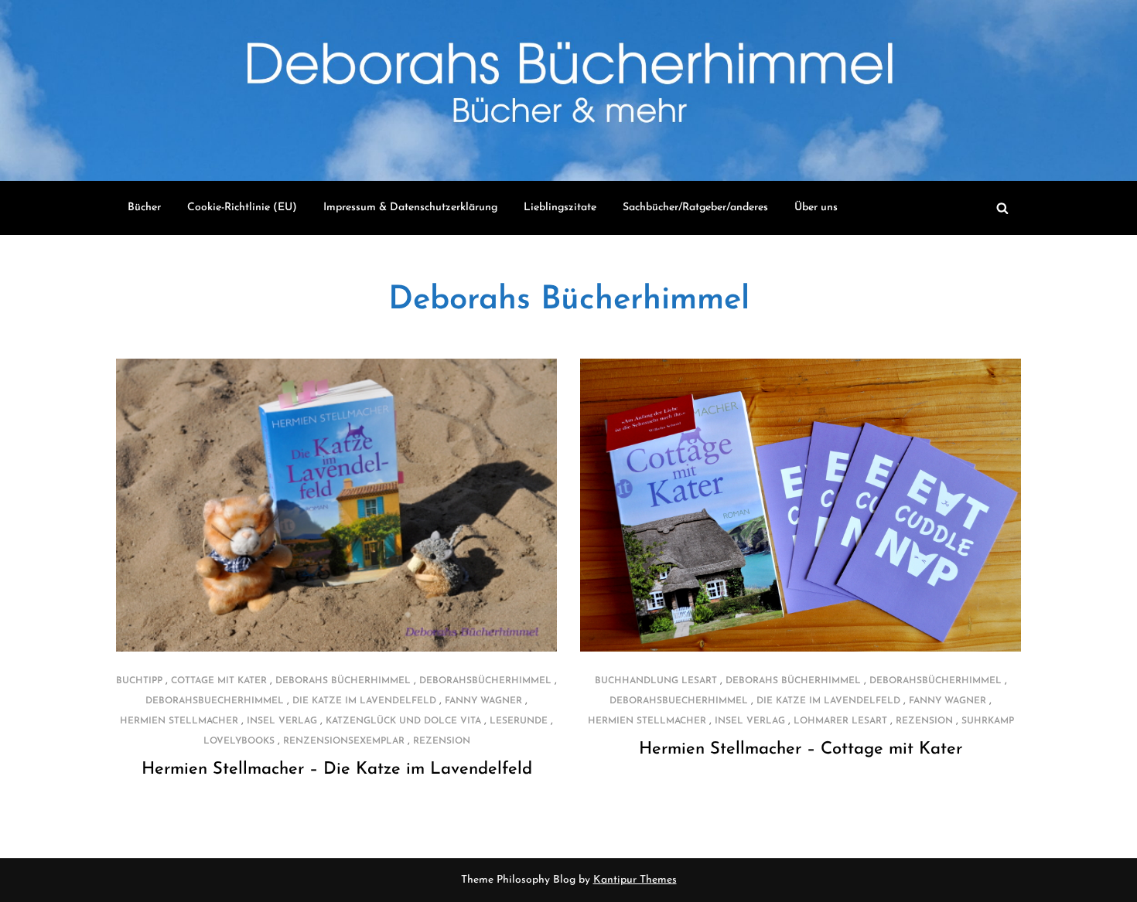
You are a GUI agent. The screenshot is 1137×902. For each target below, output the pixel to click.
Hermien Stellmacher (179, 721)
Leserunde (519, 721)
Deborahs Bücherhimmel (568, 300)
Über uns (816, 207)
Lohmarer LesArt (840, 721)
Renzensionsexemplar (344, 741)
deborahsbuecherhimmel (214, 701)
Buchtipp (139, 681)
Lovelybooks (239, 741)
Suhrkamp (987, 721)
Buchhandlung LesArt (656, 681)
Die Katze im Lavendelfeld (364, 701)
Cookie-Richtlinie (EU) (242, 207)
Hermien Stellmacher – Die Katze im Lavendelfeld (337, 769)
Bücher (144, 207)
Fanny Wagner (483, 701)
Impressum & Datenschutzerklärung (410, 207)
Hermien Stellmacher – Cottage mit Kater (800, 749)
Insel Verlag (282, 721)
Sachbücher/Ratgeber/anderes (695, 207)
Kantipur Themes (635, 880)
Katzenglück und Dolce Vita (403, 721)
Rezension (441, 741)
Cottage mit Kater (219, 681)
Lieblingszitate (560, 207)
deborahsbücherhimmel (485, 681)
